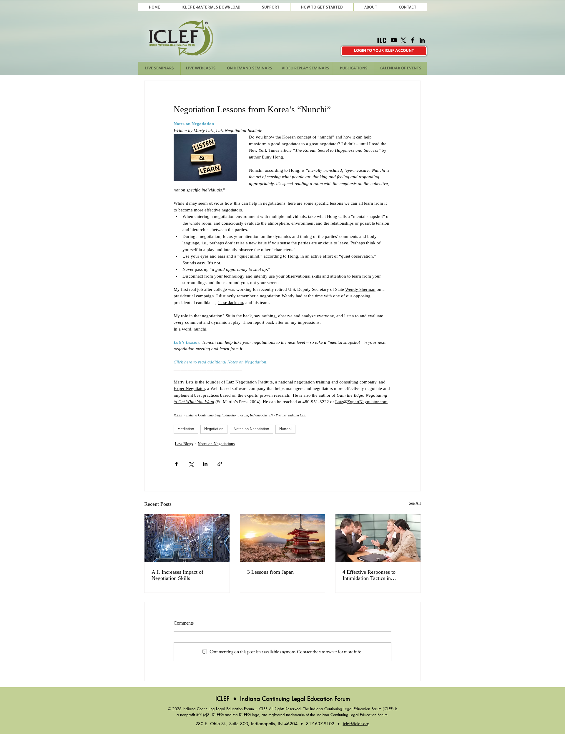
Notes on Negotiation (251, 429)
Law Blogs (184, 444)
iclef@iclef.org (356, 723)
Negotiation (214, 429)
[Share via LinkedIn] (205, 464)
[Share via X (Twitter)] (191, 464)
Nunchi (285, 429)
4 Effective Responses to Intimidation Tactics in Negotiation (369, 575)
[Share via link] (219, 464)
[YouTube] (394, 40)
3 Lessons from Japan (270, 572)
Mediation (185, 429)
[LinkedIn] (422, 40)
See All (415, 503)
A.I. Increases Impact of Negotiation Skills (177, 575)
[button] (270, 7)
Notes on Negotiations (216, 444)
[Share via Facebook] (176, 464)
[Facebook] (412, 40)
